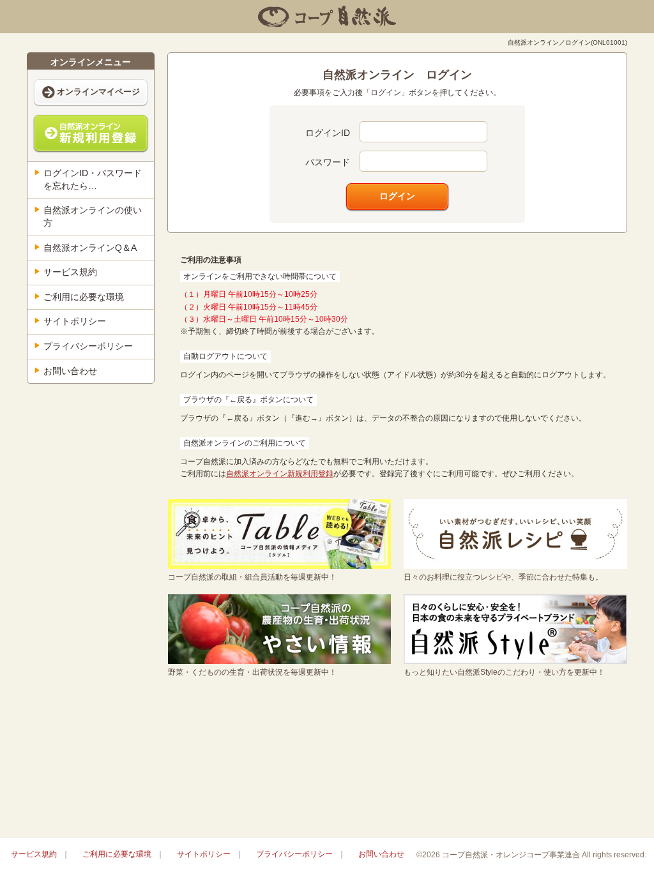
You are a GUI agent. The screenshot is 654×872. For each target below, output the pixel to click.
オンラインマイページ (98, 91)
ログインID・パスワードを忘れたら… (92, 179)
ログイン (397, 196)
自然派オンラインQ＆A (90, 248)
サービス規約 (70, 272)
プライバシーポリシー (88, 346)
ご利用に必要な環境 (83, 297)
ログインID (327, 133)
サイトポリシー (74, 321)
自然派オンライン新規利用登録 (279, 473)
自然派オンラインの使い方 (92, 216)
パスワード (327, 162)
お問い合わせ (70, 371)
